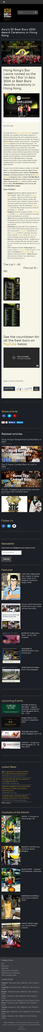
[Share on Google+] (14, 416)
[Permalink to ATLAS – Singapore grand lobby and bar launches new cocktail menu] (22, 504)
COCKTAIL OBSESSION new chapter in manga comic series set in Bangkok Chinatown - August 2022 (31, 578)
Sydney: (4, 1016)
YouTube (10, 344)
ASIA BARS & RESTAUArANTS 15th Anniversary (30, 651)
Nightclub (25, 983)
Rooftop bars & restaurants (10, 970)
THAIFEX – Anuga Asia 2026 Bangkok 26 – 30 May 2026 (30, 745)
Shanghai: (5, 1007)
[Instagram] (14, 526)
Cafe (30, 983)
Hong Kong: (5, 987)
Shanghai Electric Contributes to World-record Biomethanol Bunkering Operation (15, 773)
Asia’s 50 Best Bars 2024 (23, 133)
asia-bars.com (25, 1024)
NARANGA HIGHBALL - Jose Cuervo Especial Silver (31, 898)
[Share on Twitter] (9, 416)
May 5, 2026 (5, 493)
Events (4, 985)
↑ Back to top (21, 1028)
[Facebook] (4, 526)
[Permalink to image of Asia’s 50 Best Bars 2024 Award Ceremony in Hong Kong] (22, 52)
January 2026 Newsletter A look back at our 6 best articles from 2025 (32, 606)
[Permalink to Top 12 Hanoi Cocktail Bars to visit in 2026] (22, 479)
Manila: (4, 1003)
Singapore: (5, 983)
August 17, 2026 (6, 443)
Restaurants (5, 966)
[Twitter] (9, 526)
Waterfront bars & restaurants (11, 973)
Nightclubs (5, 968)
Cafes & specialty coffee (9, 975)
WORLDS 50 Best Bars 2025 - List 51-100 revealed (31, 635)
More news (6, 803)
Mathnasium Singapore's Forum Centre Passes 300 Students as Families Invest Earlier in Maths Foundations (16, 788)
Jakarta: (4, 996)
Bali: (3, 1000)
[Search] (4, 2)
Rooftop (35, 983)
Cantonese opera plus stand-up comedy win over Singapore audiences (15, 780)
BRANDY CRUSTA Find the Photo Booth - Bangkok (31, 849)
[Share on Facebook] (4, 416)
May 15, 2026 (6, 468)
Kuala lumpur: (6, 1011)
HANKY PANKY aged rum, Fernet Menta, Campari (30, 925)
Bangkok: (4, 991)
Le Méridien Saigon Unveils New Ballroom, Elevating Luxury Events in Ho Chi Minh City (15, 797)
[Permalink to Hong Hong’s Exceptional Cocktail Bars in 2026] (22, 454)
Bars (3, 963)
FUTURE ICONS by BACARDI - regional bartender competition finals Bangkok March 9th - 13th (30, 709)
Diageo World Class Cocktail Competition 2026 (30, 720)
